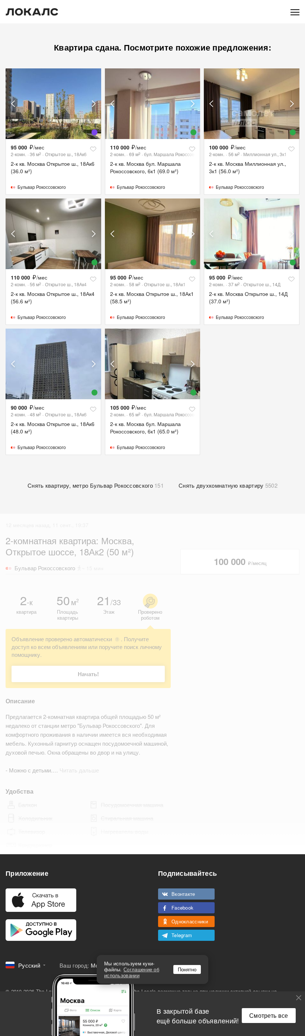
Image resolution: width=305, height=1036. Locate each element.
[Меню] (295, 11)
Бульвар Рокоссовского (41, 187)
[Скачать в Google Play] (41, 930)
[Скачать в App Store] (41, 900)
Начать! (88, 674)
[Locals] (32, 12)
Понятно (187, 969)
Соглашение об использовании (131, 972)
